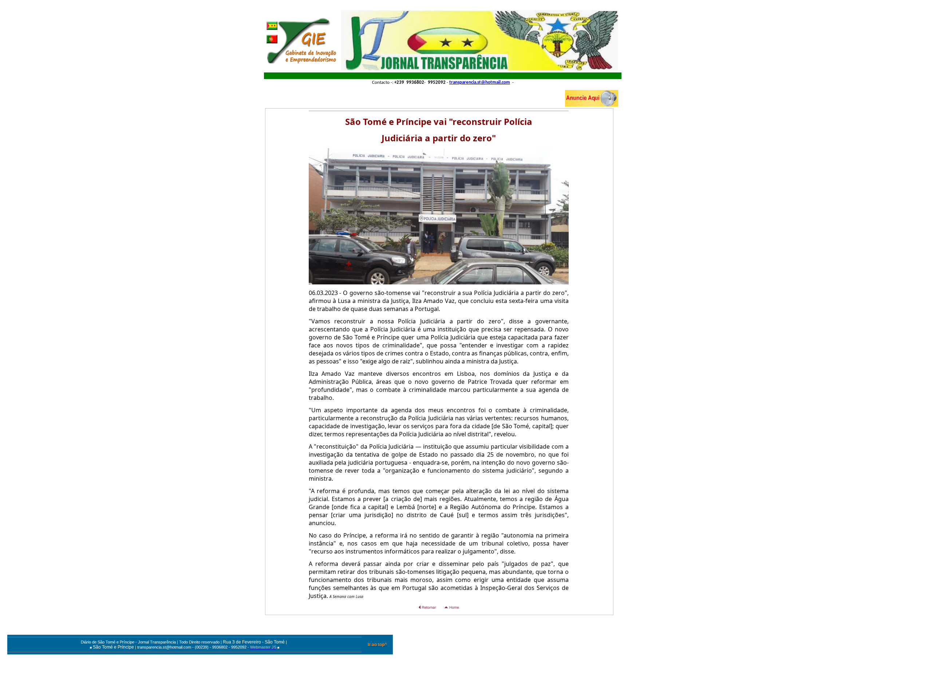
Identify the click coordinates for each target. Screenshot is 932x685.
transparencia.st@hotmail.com (479, 82)
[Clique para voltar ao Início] (301, 40)
